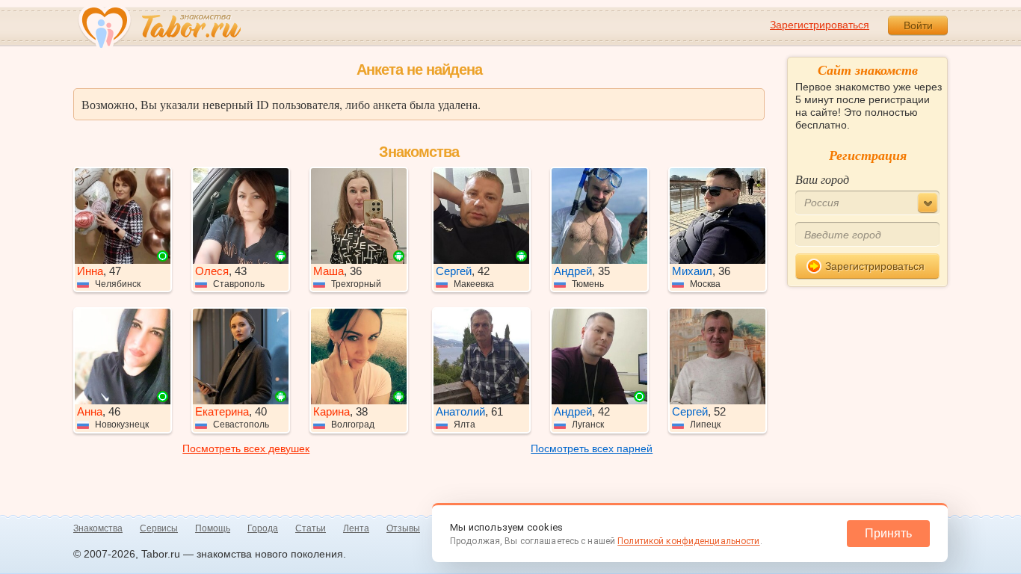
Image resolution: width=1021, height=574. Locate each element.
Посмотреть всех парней (592, 448)
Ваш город (822, 179)
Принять (888, 533)
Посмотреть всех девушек (245, 448)
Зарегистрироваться (819, 25)
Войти (918, 25)
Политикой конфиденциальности (688, 541)
